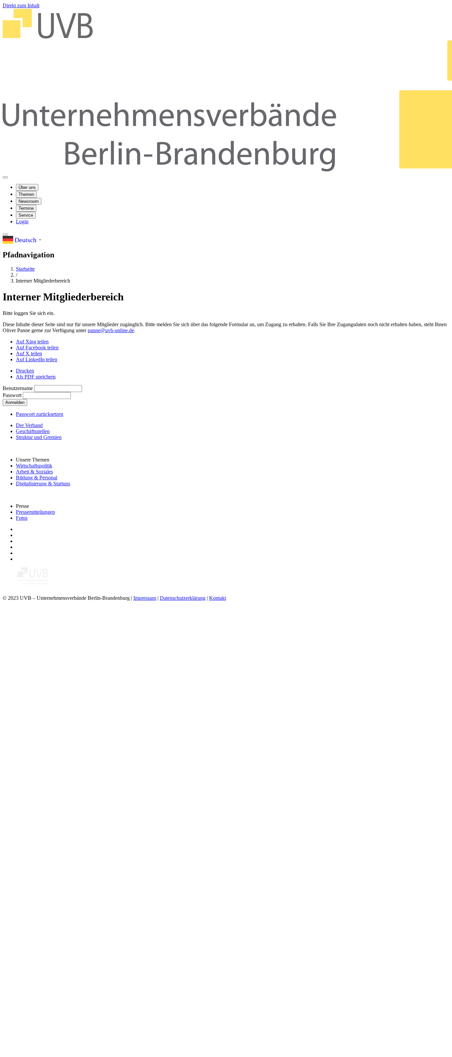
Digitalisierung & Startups (43, 483)
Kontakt (217, 598)
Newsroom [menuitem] (29, 201)
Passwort (12, 395)
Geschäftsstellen (33, 431)
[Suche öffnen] (5, 235)
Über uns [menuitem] (27, 187)
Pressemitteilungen (35, 512)
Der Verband (29, 425)
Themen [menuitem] (26, 194)
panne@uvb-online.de (111, 330)
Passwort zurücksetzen (39, 414)
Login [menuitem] (22, 221)
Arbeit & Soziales (34, 471)
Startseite (25, 269)
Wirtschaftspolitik (34, 465)
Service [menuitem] (26, 215)
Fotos (21, 518)
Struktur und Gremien (39, 437)
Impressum (144, 598)
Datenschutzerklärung (182, 598)
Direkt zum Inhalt (21, 5)
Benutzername (18, 388)
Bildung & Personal (36, 477)
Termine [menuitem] (26, 208)
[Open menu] (5, 177)
